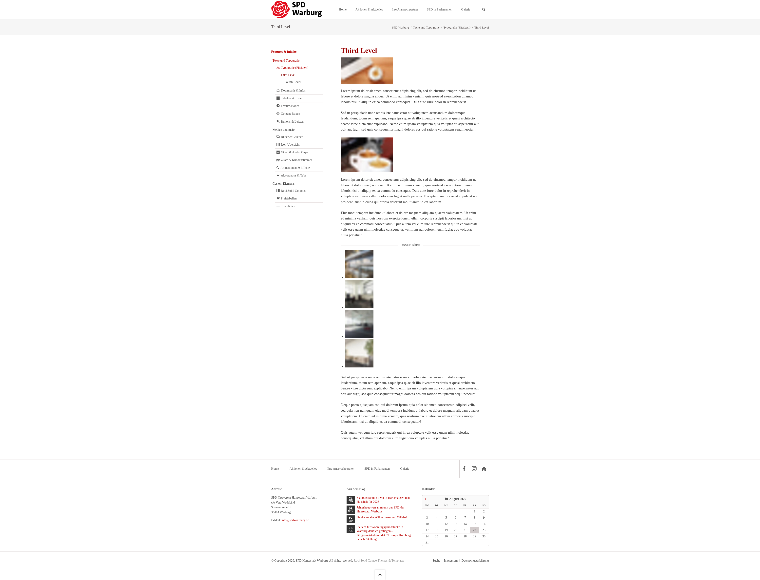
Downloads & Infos (293, 90)
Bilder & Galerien (292, 136)
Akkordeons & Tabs (293, 175)
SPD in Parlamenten (377, 468)
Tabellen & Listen (292, 98)
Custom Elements (283, 183)
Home (275, 468)
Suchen (484, 9)
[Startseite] (484, 469)
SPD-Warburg (400, 27)
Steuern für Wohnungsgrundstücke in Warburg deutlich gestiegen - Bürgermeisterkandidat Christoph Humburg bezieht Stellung (384, 533)
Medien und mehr (284, 129)
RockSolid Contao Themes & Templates (379, 560)
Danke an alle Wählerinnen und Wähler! (382, 517)
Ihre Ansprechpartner (340, 468)
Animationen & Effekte (295, 167)
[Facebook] (464, 469)
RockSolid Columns (293, 190)
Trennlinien (288, 206)
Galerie (404, 468)
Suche (436, 560)
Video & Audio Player (295, 152)
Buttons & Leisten (292, 121)
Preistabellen (289, 198)
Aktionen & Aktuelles (303, 468)
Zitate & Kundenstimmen (297, 160)
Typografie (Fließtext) (457, 27)
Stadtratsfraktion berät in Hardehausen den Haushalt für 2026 (383, 499)
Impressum (451, 560)
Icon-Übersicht (290, 144)
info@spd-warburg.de (295, 520)
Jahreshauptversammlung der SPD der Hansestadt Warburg (380, 509)
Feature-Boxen (290, 106)
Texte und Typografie (426, 27)
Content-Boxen (290, 113)
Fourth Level (292, 82)
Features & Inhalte (283, 51)
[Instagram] (474, 469)
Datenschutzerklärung (475, 560)
